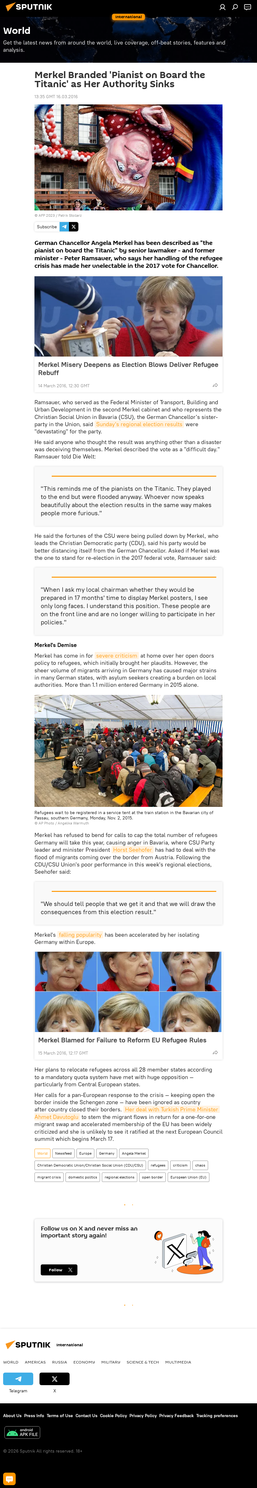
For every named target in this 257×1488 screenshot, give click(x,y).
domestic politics (82, 1177)
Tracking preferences (217, 1415)
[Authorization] (222, 7)
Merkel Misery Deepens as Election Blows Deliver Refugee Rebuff (128, 368)
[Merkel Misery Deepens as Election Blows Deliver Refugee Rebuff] (128, 316)
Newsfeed (63, 1153)
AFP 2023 (47, 215)
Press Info (34, 1415)
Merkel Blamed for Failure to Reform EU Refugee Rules (122, 1040)
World (42, 1153)
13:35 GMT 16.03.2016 (56, 96)
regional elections (119, 1177)
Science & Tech (143, 1362)
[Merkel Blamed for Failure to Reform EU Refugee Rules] (128, 992)
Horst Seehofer (132, 849)
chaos (200, 1165)
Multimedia (178, 1362)
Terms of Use (60, 1415)
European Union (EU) (188, 1177)
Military (110, 1362)
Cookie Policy (113, 1415)
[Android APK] (22, 1433)
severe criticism (116, 655)
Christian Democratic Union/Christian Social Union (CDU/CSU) (90, 1165)
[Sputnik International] (30, 12)
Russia (59, 1362)
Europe (85, 1153)
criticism (180, 1165)
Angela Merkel (134, 1153)
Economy (84, 1362)
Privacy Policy (143, 1415)
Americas (35, 1362)
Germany (106, 1153)
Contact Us (86, 1415)
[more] (215, 385)
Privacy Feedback (176, 1415)
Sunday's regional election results (139, 424)
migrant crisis (49, 1177)
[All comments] (9, 1479)
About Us (12, 1415)
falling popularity (80, 934)
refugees (158, 1165)
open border (152, 1177)
